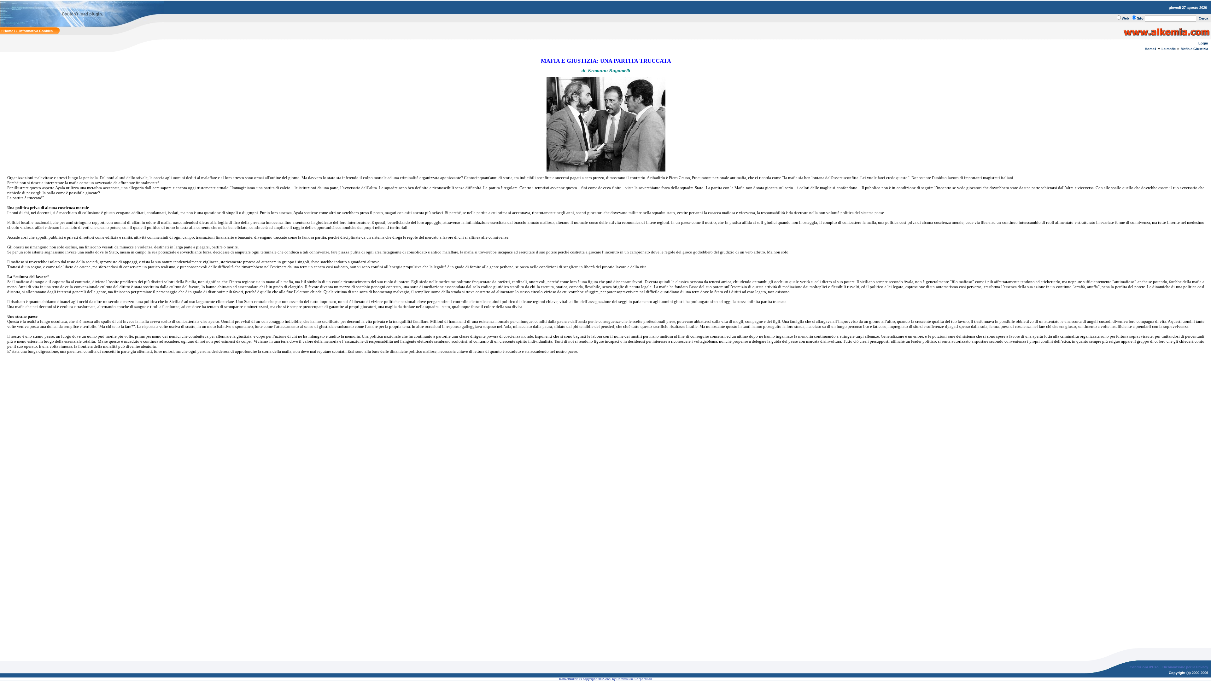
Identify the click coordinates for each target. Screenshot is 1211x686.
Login (1203, 43)
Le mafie (1168, 49)
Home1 (1150, 49)
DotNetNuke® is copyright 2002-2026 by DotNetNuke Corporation (605, 679)
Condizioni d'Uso (1144, 667)
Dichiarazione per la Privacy (1185, 667)
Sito (1140, 18)
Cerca (1203, 18)
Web (1125, 18)
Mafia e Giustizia (1194, 49)
